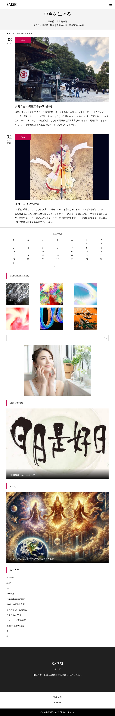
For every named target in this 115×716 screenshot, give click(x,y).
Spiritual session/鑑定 (15, 599)
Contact (57, 703)
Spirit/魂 (10, 593)
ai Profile (10, 577)
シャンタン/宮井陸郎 (16, 620)
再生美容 (57, 697)
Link (8, 588)
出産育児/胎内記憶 (15, 626)
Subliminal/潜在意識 (15, 604)
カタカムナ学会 (13, 615)
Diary (8, 583)
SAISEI (12, 4)
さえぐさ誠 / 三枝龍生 (16, 610)
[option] (57, 443)
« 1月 (56, 267)
